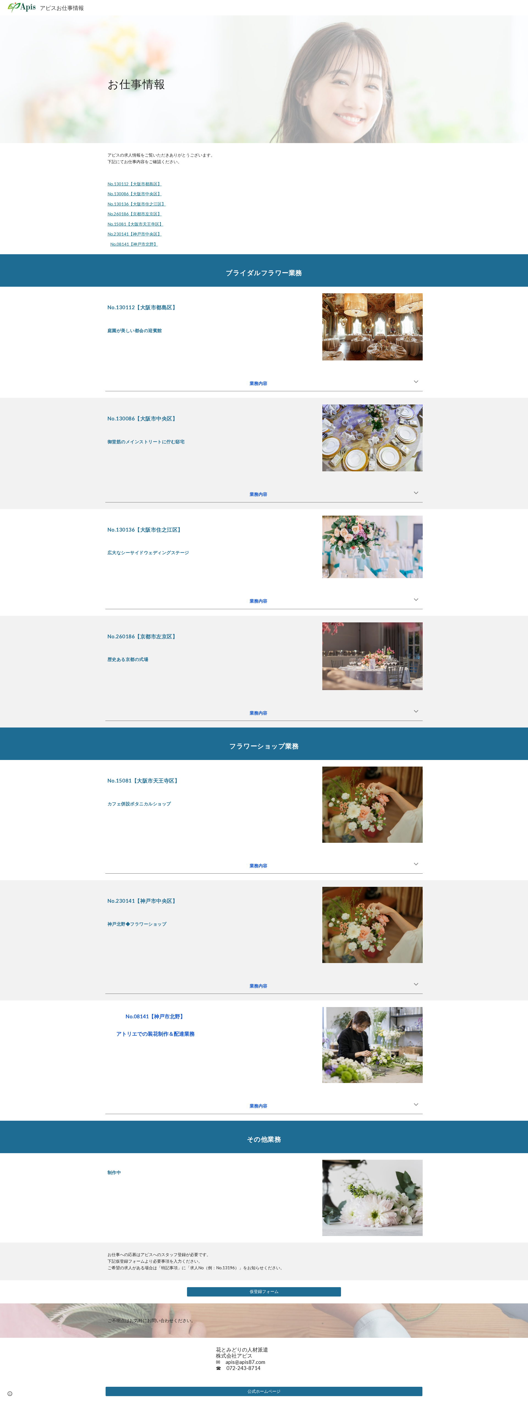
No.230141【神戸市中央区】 (135, 234)
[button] (416, 382)
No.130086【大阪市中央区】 (135, 194)
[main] (155, 79)
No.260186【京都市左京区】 (135, 214)
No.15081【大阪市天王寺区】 (135, 224)
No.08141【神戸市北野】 (134, 244)
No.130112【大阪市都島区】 (135, 184)
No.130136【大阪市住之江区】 (137, 204)
